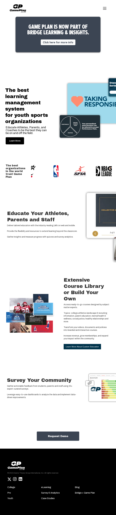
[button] (104, 8)
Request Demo (58, 436)
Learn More (15, 141)
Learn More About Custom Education (82, 347)
